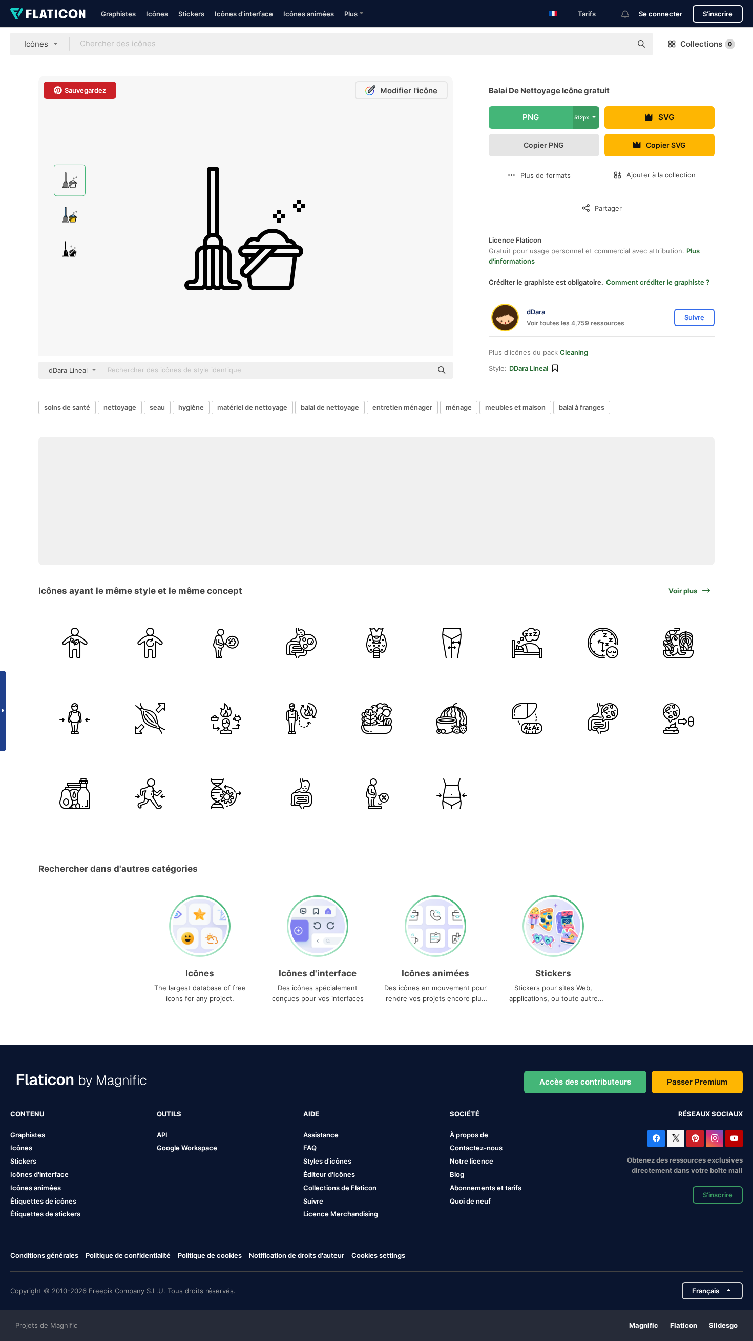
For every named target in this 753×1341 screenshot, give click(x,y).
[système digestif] (603, 718)
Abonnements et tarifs (485, 1188)
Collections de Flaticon (339, 1188)
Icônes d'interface (244, 14)
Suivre (313, 1201)
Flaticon (683, 1325)
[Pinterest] (695, 1138)
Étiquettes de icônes (43, 1201)
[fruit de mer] (678, 643)
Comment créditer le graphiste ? (657, 282)
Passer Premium (697, 1082)
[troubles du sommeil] (527, 643)
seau (157, 407)
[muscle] (150, 718)
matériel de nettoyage (252, 407)
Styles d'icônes (327, 1161)
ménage (459, 407)
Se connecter (660, 14)
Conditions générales (44, 1255)
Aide (311, 1114)
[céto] (527, 718)
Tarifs (587, 14)
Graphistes (118, 14)
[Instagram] (714, 1138)
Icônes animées (308, 14)
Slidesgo (723, 1325)
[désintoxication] (150, 643)
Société (464, 1114)
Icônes (157, 14)
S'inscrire (718, 14)
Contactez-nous (476, 1148)
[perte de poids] (150, 794)
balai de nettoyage (330, 407)
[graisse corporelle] (376, 794)
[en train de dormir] (603, 643)
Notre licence (471, 1161)
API (162, 1135)
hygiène (191, 407)
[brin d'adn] (225, 794)
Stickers (191, 14)
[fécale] (678, 718)
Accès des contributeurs (585, 1082)
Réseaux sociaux (710, 1114)
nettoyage (119, 407)
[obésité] (75, 718)
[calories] (301, 718)
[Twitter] (675, 1138)
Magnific (643, 1325)
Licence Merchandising (340, 1214)
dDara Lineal (528, 368)
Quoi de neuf (470, 1201)
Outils (169, 1114)
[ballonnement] (225, 643)
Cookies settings (378, 1255)
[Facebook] (656, 1138)
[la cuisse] (452, 643)
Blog (457, 1174)
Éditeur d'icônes (329, 1174)
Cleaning (574, 352)
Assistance (321, 1135)
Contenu (27, 1114)
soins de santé (67, 407)
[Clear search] (619, 44)
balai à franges (581, 407)
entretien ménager (402, 407)
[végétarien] (75, 643)
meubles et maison (515, 407)
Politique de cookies (210, 1255)
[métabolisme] (225, 718)
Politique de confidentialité (128, 1255)
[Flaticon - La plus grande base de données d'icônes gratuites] (48, 13)
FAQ (310, 1148)
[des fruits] (452, 718)
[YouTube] (734, 1138)
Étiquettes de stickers (45, 1214)
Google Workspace (187, 1148)
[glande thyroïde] (376, 643)
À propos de (469, 1135)
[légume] (376, 718)
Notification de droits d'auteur (296, 1255)
